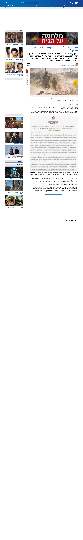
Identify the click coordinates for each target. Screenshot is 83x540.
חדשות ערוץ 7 (72, 3)
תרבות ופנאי (44, 7)
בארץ (59, 5)
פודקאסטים (51, 5)
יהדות (27, 5)
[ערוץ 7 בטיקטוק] (6, 6)
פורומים (35, 7)
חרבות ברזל (64, 65)
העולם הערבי (50, 7)
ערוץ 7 (77, 30)
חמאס (72, 65)
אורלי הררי (72, 64)
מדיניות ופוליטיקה (73, 30)
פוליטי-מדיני (63, 5)
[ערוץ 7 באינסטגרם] (10, 6)
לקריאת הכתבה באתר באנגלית (71, 220)
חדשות (76, 5)
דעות (34, 5)
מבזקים (72, 5)
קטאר (69, 65)
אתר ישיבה (31, 7)
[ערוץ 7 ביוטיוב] (8, 6)
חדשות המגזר (75, 7)
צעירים (61, 7)
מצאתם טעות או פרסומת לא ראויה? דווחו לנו (53, 194)
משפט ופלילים (44, 5)
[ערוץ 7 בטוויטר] (15, 6)
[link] (14, 45)
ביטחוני (68, 5)
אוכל (31, 5)
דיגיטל (64, 7)
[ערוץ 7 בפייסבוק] (12, 6)
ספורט (39, 7)
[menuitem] (76, 6)
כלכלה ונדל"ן (38, 5)
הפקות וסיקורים (22, 5)
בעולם (55, 5)
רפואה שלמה (56, 7)
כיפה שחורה (69, 7)
